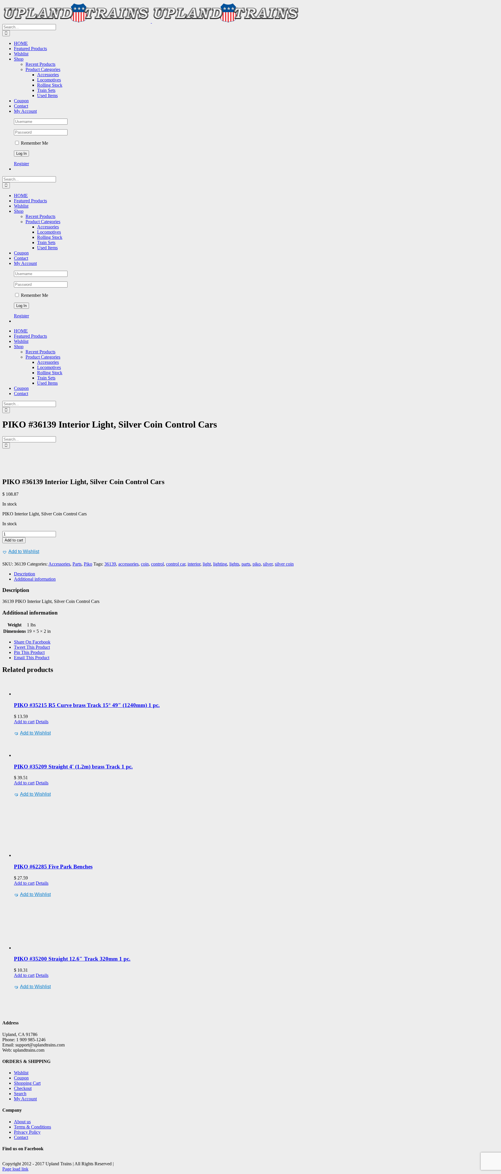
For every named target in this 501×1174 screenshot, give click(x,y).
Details (42, 721)
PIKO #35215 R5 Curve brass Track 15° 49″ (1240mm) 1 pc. (87, 705)
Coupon (21, 1077)
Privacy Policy (27, 1132)
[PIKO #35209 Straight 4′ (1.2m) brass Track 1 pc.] (256, 747)
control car (175, 563)
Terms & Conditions (32, 1126)
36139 (110, 563)
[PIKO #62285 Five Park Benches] (256, 828)
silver (268, 563)
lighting (220, 563)
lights (234, 563)
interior (194, 563)
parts (246, 563)
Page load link (15, 1168)
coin (145, 563)
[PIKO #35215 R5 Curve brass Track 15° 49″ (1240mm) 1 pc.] (256, 688)
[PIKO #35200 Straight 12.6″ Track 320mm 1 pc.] (256, 925)
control (157, 563)
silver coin (284, 563)
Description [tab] (24, 573)
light (207, 563)
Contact (21, 1137)
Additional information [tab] (35, 579)
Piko (88, 563)
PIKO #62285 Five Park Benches (53, 867)
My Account (25, 1098)
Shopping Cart (27, 1083)
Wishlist (21, 1072)
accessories (128, 563)
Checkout (23, 1088)
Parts (76, 563)
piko (257, 563)
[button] (20, 552)
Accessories (59, 563)
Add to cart (14, 540)
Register (21, 163)
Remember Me (34, 143)
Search (20, 1093)
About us (22, 1121)
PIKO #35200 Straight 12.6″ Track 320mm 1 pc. (72, 959)
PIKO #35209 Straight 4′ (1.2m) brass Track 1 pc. (73, 767)
